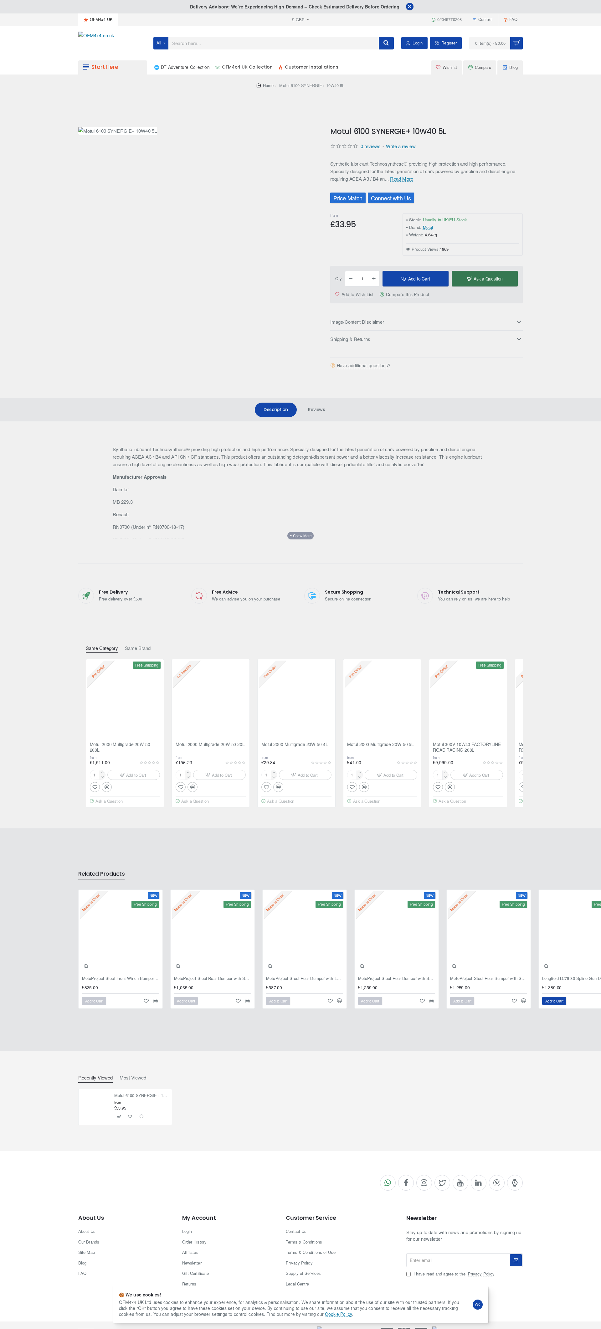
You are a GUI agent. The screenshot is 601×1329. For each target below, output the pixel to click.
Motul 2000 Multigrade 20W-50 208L (120, 747)
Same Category (102, 648)
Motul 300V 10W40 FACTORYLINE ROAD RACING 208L (467, 747)
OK (477, 1304)
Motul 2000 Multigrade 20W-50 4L (294, 744)
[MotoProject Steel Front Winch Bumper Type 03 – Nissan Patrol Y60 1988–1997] (120, 931)
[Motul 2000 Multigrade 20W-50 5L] (382, 698)
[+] (374, 278)
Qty (338, 278)
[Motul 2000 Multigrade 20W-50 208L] (124, 698)
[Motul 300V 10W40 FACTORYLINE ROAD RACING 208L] (468, 698)
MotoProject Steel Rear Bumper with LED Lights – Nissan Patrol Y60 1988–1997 (304, 978)
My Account (199, 1218)
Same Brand (138, 648)
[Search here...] (386, 43)
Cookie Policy (338, 1314)
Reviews (316, 409)
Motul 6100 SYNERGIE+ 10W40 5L (141, 1095)
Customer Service (311, 1218)
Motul (428, 227)
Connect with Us (391, 198)
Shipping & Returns (350, 339)
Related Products (101, 874)
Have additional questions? (363, 365)
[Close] (410, 6)
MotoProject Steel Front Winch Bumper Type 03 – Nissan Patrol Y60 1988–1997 (120, 978)
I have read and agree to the (453, 1274)
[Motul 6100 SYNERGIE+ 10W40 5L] (96, 1106)
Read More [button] (401, 178)
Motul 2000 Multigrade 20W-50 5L (380, 744)
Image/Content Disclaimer (357, 321)
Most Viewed (133, 1078)
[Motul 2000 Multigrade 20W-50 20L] (210, 698)
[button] (416, 278)
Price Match (347, 198)
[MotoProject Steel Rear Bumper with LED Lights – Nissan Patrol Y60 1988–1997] (304, 931)
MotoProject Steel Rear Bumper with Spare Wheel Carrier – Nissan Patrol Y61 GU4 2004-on (488, 978)
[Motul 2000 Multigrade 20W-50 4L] (296, 698)
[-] (350, 278)
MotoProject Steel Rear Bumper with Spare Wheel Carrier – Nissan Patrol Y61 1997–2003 (396, 978)
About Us (91, 1218)
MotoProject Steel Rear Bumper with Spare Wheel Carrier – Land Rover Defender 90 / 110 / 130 (212, 978)
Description (276, 409)
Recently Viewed (95, 1078)
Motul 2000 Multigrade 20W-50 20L (210, 744)
